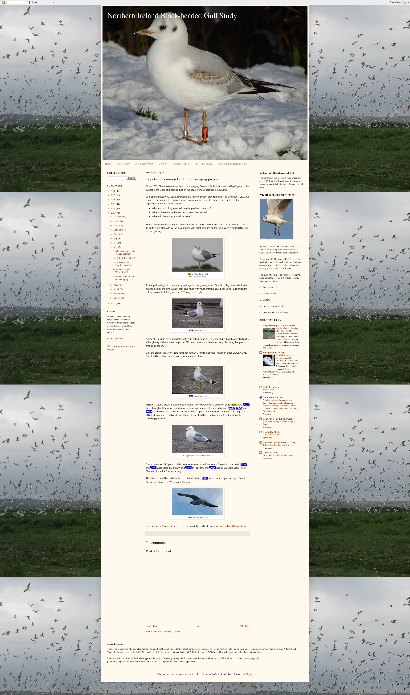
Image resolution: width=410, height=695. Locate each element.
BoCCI (267, 180)
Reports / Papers (181, 163)
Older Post (244, 626)
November (119, 220)
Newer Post (152, 626)
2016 (113, 199)
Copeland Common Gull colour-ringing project (124, 278)
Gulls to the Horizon (273, 397)
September (119, 229)
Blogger (249, 674)
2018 (113, 190)
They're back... (269, 389)
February (118, 293)
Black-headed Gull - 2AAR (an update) (122, 264)
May (116, 247)
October (117, 225)
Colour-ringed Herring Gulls (232, 163)
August (117, 234)
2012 (113, 303)
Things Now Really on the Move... (278, 444)
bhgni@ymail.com (115, 338)
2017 (113, 195)
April (116, 284)
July (116, 238)
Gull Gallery (123, 163)
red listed (277, 265)
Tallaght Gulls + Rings (274, 352)
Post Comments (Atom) (169, 631)
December (118, 216)
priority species (266, 268)
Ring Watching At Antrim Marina (279, 325)
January (117, 297)
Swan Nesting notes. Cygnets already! (285, 356)
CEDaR (134, 658)
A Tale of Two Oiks (271, 434)
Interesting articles (204, 163)
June (116, 242)
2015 (113, 204)
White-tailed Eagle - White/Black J (122, 271)
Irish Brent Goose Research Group (279, 442)
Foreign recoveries (144, 163)
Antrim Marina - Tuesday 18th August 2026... (287, 329)
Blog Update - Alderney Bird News (278, 455)
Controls (163, 163)
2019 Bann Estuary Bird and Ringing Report (279, 423)
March (117, 289)
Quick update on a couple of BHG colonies (124, 252)
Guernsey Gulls (270, 452)
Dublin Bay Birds (271, 432)
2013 (113, 212)
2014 (113, 208)
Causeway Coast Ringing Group (278, 418)
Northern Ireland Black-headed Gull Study (172, 15)
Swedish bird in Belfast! (124, 258)
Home (108, 163)
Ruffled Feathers (271, 387)
